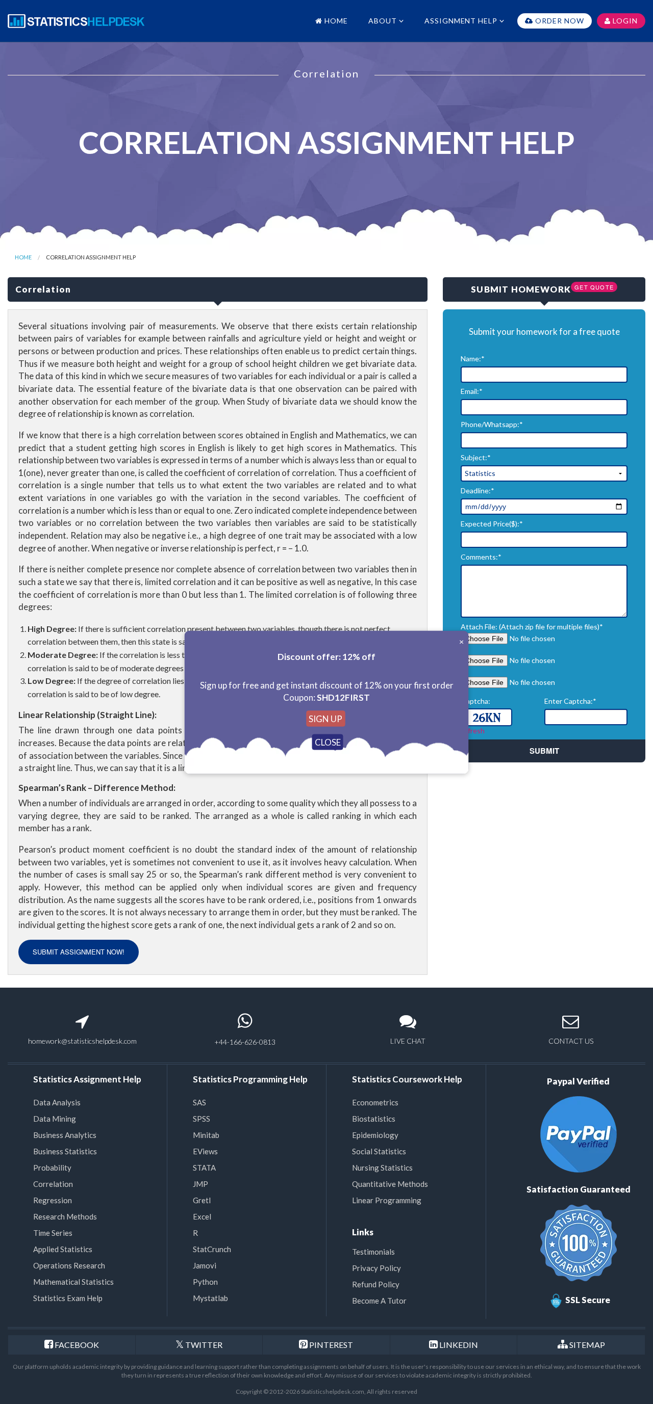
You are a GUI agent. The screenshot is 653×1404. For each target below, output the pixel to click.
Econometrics (375, 1102)
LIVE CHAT (407, 1041)
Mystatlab (210, 1298)
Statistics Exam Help (68, 1298)
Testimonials (373, 1251)
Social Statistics (379, 1151)
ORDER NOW (558, 20)
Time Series (52, 1232)
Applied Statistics (62, 1249)
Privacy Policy (376, 1268)
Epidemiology (375, 1135)
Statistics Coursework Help (407, 1079)
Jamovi (204, 1265)
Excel (202, 1216)
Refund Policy (375, 1284)
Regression (52, 1200)
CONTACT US (570, 1041)
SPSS (201, 1118)
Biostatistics (373, 1118)
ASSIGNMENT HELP (462, 20)
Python (205, 1281)
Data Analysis (57, 1102)
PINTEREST (330, 1344)
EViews (205, 1151)
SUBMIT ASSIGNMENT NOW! (78, 952)
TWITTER (203, 1344)
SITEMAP (587, 1344)
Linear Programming (386, 1200)
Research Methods (65, 1216)
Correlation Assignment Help (91, 257)
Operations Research (69, 1265)
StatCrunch (212, 1249)
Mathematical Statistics (73, 1281)
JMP (200, 1183)
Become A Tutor (379, 1300)
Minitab (206, 1135)
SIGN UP (325, 718)
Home (23, 257)
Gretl (202, 1200)
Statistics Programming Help (250, 1079)
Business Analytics (64, 1135)
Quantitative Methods (390, 1183)
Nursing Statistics (382, 1167)
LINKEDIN (458, 1344)
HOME (335, 20)
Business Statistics (65, 1151)
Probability (52, 1167)
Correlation (53, 1183)
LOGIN (624, 20)
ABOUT (383, 20)
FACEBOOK (77, 1344)
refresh (473, 730)
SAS (199, 1102)
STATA (204, 1167)
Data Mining (54, 1118)
